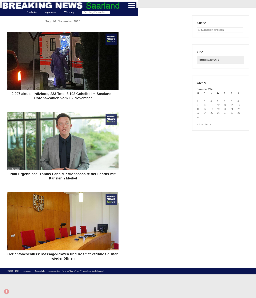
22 (238, 109)
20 (225, 109)
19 (218, 109)
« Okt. (200, 124)
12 (218, 105)
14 (232, 105)
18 (212, 109)
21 (232, 109)
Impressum (50, 12)
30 (198, 117)
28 (232, 113)
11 (212, 105)
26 (218, 113)
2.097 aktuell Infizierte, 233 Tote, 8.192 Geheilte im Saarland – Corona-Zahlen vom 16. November (63, 96)
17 (205, 109)
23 (198, 113)
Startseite (32, 12)
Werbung (69, 12)
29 (238, 113)
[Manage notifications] (6, 291)
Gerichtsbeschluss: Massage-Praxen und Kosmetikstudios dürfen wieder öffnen (63, 256)
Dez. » (208, 124)
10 (205, 105)
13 (225, 105)
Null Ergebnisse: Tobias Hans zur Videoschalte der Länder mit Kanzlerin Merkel (63, 176)
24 (205, 113)
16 (198, 109)
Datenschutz (40, 271)
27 (225, 113)
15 (238, 105)
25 (212, 113)
